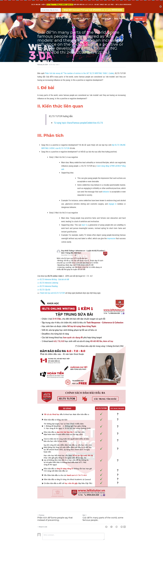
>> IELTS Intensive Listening (47, 282)
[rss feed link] (124, 527)
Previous (41, 515)
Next (84, 515)
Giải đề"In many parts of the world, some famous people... (103, 518)
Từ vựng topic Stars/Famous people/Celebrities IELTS (78, 122)
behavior (106, 191)
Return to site (43, 527)
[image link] (19, 18)
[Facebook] (106, 527)
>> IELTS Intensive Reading (47, 286)
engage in (113, 203)
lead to (84, 224)
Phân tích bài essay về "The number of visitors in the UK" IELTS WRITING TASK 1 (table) (79, 73)
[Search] (128, 19)
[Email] (122, 527)
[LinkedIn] (116, 527)
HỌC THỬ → (140, 18)
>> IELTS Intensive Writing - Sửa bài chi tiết (53, 279)
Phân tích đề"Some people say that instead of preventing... (55, 518)
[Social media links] (131, 19)
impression (111, 238)
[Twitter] (111, 527)
